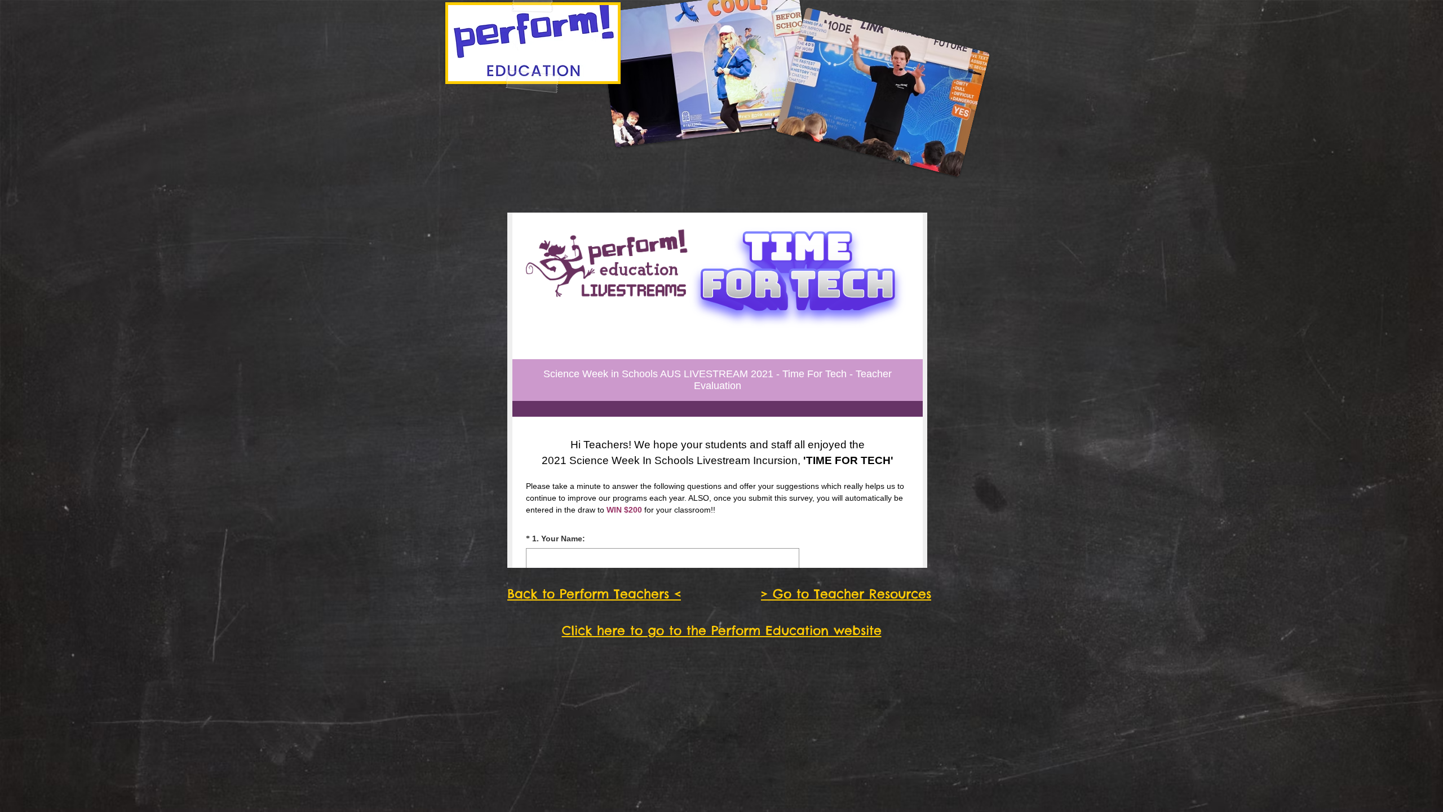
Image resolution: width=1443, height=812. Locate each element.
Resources (900, 594)
